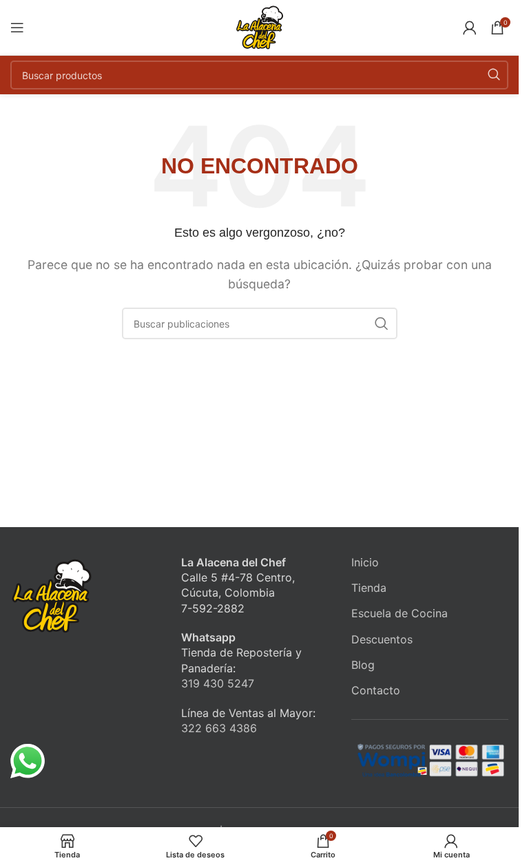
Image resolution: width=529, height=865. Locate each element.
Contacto (375, 690)
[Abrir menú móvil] (17, 27)
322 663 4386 (219, 728)
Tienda (368, 588)
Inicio (365, 562)
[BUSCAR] (493, 75)
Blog (363, 665)
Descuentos (382, 639)
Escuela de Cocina (399, 613)
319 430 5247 (217, 683)
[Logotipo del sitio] (259, 26)
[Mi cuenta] (470, 27)
